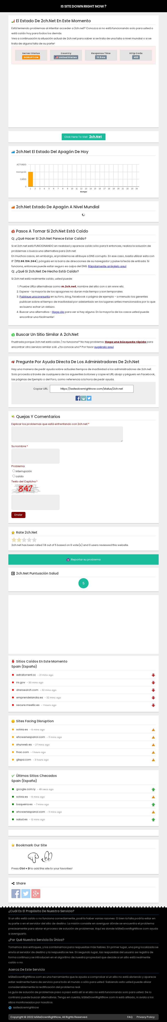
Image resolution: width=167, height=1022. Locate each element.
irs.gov (20, 682)
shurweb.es (24, 744)
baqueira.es (24, 804)
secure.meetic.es (28, 705)
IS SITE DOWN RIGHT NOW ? (83, 6)
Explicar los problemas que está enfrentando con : (50, 424)
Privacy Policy (146, 1017)
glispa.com (23, 760)
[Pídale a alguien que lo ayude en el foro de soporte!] (83, 397)
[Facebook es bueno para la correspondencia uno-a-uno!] (78, 397)
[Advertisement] (83, 95)
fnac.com (22, 752)
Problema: (18, 466)
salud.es (21, 819)
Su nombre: (19, 446)
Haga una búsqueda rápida (125, 342)
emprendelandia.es (29, 697)
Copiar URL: (41, 389)
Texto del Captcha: (24, 481)
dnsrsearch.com (27, 690)
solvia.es (22, 729)
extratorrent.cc (26, 675)
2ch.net (95, 137)
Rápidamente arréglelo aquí (107, 266)
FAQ (130, 1017)
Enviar (18, 515)
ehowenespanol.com (30, 737)
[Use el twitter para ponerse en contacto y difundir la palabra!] (89, 397)
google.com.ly (25, 789)
